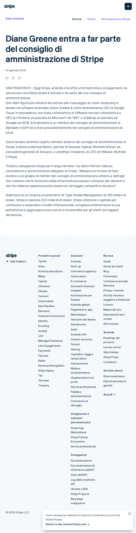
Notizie (77, 19)
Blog (106, 271)
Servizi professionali (83, 387)
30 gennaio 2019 (16, 70)
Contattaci (110, 362)
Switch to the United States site (66, 524)
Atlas (41, 266)
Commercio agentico (84, 271)
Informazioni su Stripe (115, 19)
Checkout (44, 286)
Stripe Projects (80, 494)
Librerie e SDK (79, 489)
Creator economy (81, 339)
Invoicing (43, 326)
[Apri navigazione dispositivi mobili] (128, 6)
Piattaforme (78, 324)
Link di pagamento (49, 345)
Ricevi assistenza (114, 376)
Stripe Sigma (46, 370)
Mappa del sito (112, 309)
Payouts (43, 355)
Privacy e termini (113, 290)
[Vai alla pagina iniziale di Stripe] (10, 255)
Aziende (76, 261)
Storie (91, 19)
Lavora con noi (112, 347)
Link (40, 335)
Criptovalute (45, 301)
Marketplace (78, 314)
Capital (42, 281)
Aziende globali (80, 304)
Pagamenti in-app (81, 309)
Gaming (75, 349)
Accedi (107, 394)
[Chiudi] (129, 514)
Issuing (42, 331)
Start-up (76, 266)
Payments (44, 350)
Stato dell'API (79, 474)
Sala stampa (15, 18)
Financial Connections (51, 316)
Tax (40, 375)
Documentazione (81, 460)
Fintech (75, 344)
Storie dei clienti (113, 266)
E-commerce (79, 281)
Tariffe (42, 261)
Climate (43, 291)
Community (110, 276)
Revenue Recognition (51, 365)
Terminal (43, 380)
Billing (41, 276)
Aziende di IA (79, 334)
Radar (41, 360)
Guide (107, 261)
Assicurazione (79, 363)
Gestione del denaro (83, 319)
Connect (43, 296)
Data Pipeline (46, 306)
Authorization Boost (50, 271)
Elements (44, 311)
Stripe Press (110, 357)
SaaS (74, 329)
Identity (43, 321)
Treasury (43, 385)
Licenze (108, 304)
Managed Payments (50, 340)
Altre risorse (111, 323)
